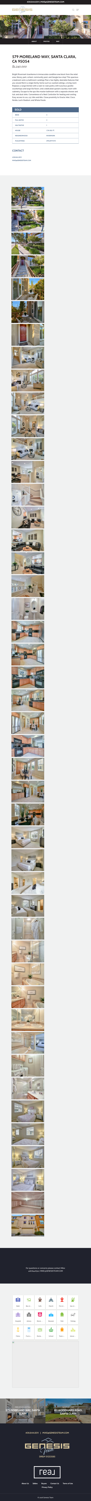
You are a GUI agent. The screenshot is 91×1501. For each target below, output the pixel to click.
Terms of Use (68, 1483)
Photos (46, 41)
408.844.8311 (33, 2)
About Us (25, 1483)
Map (57, 41)
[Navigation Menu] (77, 10)
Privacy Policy (47, 1487)
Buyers (44, 1483)
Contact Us (54, 1483)
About (34, 41)
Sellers (35, 1483)
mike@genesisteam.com (52, 2)
